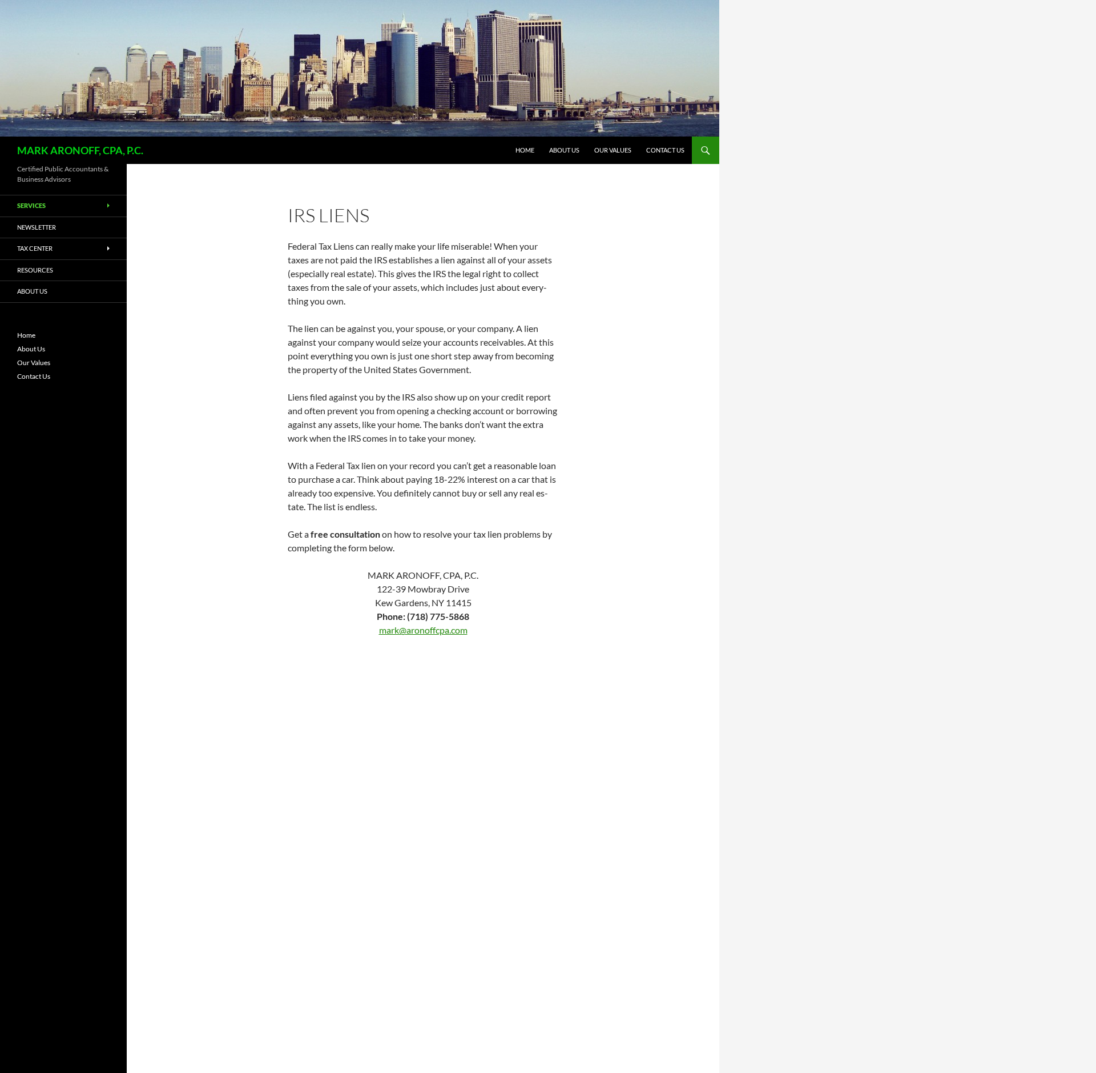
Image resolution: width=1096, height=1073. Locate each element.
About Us (564, 150)
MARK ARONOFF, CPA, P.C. (80, 150)
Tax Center (35, 248)
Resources (35, 270)
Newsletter (36, 227)
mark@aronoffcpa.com (423, 629)
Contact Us (665, 150)
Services (31, 205)
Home (524, 150)
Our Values (612, 150)
